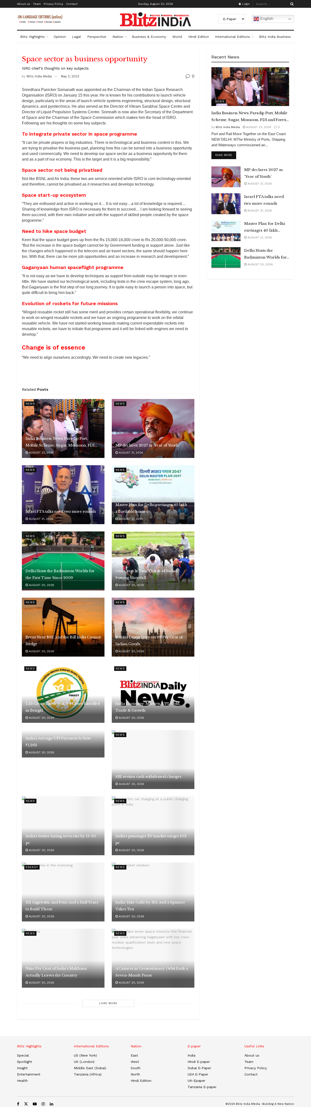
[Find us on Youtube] (35, 1104)
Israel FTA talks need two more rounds (61, 511)
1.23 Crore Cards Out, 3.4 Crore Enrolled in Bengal (63, 707)
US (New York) (85, 1055)
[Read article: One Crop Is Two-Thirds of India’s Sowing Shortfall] (153, 560)
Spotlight (24, 1062)
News (30, 403)
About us (23, 4)
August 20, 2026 (41, 585)
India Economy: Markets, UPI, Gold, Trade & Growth (147, 707)
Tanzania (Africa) (88, 1074)
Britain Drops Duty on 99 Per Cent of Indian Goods (149, 640)
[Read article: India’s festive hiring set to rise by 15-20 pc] (63, 825)
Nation (117, 37)
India (191, 1055)
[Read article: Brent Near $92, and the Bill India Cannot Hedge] (63, 627)
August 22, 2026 (41, 452)
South (135, 1068)
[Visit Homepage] (155, 19)
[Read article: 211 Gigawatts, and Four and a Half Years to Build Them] (63, 892)
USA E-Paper (198, 1074)
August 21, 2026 (130, 452)
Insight (22, 1068)
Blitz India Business (275, 37)
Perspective (96, 37)
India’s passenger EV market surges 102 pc (150, 839)
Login (245, 4)
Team (37, 4)
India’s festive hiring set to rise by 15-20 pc (61, 839)
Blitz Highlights (32, 37)
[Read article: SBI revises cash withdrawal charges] (153, 759)
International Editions (232, 37)
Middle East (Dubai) (90, 1068)
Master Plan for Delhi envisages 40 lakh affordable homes (151, 508)
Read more (225, 155)
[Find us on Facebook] (18, 1104)
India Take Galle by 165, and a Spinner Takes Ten (150, 905)
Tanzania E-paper (202, 1087)
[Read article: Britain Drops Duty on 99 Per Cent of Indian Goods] (153, 627)
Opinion (60, 37)
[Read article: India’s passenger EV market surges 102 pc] (153, 825)
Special (23, 1055)
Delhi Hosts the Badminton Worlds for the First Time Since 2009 (60, 574)
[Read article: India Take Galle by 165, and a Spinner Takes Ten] (153, 892)
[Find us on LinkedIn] (51, 1104)
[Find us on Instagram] (43, 1104)
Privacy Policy (53, 4)
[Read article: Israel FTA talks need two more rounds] (63, 494)
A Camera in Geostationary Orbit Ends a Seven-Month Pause (151, 971)
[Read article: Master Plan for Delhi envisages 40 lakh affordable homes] (153, 494)
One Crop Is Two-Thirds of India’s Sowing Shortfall (146, 574)
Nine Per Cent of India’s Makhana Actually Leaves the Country (56, 971)
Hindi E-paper (199, 1062)
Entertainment (28, 1074)
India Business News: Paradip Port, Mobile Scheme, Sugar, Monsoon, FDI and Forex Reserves (60, 442)
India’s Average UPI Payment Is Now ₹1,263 (58, 741)
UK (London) (84, 1062)
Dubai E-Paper (199, 1068)
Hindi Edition (198, 37)
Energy (32, 867)
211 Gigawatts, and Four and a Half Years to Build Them (62, 905)
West (135, 1062)
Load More (108, 1003)
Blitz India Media (39, 76)
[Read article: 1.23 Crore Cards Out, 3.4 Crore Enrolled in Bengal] (63, 693)
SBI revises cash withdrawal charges (148, 776)
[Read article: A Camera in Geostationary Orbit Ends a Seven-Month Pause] (153, 958)
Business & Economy (149, 37)
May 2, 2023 (70, 76)
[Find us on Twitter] (26, 1104)
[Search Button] (291, 4)
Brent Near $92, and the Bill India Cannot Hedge (63, 640)
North (135, 1074)
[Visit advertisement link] (108, 375)
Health (22, 1081)
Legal (76, 37)
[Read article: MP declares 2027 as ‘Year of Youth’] (153, 428)
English (266, 18)
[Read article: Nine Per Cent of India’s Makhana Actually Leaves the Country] (63, 958)
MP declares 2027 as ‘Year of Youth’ (147, 445)
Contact (72, 4)
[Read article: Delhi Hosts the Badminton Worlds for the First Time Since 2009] (63, 560)
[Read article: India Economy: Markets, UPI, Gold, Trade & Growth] (153, 693)
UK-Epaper (196, 1081)
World (177, 37)
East (134, 1055)
